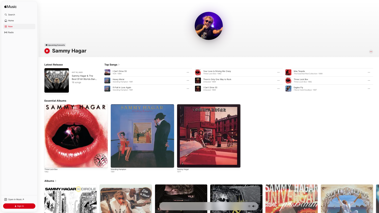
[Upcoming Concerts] (55, 45)
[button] (19, 14)
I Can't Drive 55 (120, 71)
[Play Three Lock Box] (48, 164)
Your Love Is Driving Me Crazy (217, 71)
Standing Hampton (119, 105)
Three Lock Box (301, 79)
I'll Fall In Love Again (122, 87)
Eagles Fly (298, 87)
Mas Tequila (299, 71)
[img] (10, 6)
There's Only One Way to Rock (217, 79)
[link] (112, 64)
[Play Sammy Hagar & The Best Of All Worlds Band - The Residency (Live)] (48, 89)
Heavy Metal (118, 79)
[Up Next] (249, 206)
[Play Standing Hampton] (114, 164)
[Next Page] (376, 80)
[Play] (47, 51)
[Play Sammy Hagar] (181, 164)
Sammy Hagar (183, 105)
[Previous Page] (101, 80)
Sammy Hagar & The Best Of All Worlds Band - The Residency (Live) (84, 79)
